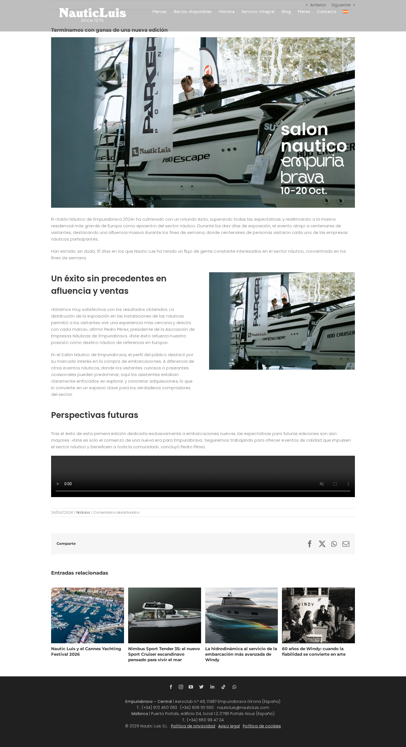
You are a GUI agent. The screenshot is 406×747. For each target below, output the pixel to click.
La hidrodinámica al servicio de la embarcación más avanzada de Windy (235, 615)
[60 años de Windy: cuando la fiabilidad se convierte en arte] (318, 615)
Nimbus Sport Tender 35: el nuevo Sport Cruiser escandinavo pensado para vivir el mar (158, 615)
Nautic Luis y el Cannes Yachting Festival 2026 (81, 615)
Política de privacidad (193, 726)
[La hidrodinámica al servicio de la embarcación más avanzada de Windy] (241, 615)
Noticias (83, 512)
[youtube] (191, 687)
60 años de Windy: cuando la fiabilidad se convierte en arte (312, 615)
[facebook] (171, 687)
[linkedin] (212, 687)
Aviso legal (229, 726)
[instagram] (181, 687)
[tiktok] (223, 687)
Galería (94, 615)
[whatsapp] (234, 687)
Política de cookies (262, 726)
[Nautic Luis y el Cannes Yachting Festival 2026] (87, 615)
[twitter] (201, 687)
